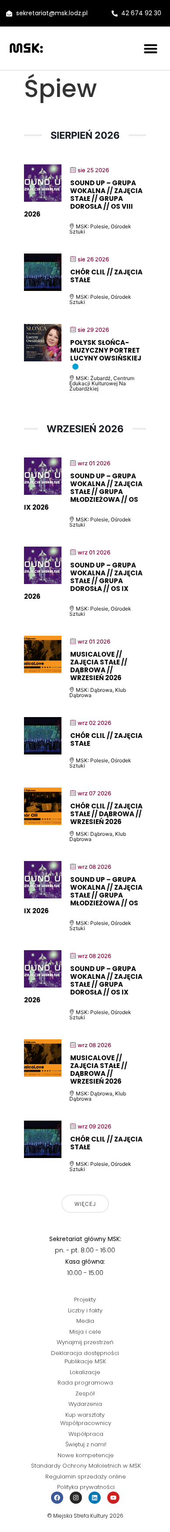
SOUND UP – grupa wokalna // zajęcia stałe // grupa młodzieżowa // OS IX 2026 (83, 491)
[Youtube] (113, 1498)
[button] (151, 48)
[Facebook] (57, 1498)
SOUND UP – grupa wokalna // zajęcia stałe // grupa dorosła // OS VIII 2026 (83, 198)
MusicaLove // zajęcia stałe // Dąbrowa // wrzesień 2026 (98, 666)
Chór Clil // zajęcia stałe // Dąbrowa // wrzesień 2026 (106, 813)
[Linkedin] (94, 1498)
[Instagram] (76, 1498)
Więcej (85, 1204)
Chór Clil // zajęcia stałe (106, 275)
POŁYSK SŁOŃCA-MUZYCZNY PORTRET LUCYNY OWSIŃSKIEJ (105, 350)
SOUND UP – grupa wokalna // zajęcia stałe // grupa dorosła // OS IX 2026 (83, 581)
